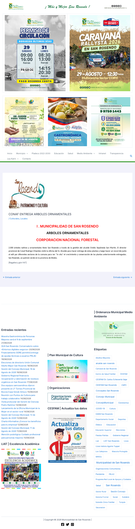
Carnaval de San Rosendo (106, 369)
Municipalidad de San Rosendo (113, 462)
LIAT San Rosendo (111, 441)
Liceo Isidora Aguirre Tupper (108, 446)
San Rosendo (113, 485)
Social (115, 497)
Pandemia (100, 474)
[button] (26, 153)
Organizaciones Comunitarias (108, 469)
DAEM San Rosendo (104, 414)
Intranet (102, 153)
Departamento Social (105, 419)
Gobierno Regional (120, 435)
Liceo (126, 441)
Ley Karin (11, 158)
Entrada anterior (11, 277)
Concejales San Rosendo (107, 391)
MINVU (99, 457)
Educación (59, 153)
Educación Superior (104, 430)
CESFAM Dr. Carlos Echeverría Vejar (111, 379)
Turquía (122, 502)
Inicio (9, 153)
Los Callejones (101, 451)
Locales (24, 218)
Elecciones (120, 430)
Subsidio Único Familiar (105, 502)
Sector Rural (101, 492)
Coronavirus (123, 403)
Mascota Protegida (119, 451)
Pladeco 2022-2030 (41, 153)
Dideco (99, 425)
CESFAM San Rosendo (106, 385)
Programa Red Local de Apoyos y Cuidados (113, 479)
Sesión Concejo (118, 491)
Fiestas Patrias (102, 435)
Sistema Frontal (102, 497)
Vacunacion (100, 507)
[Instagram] (72, 524)
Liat (97, 441)
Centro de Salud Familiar (106, 374)
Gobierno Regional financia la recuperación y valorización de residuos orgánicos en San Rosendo (20, 378)
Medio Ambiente (84, 153)
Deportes (122, 419)
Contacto (26, 158)
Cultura (112, 409)
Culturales (14, 218)
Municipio (20, 153)
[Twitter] (67, 524)
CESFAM (123, 374)
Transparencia (116, 153)
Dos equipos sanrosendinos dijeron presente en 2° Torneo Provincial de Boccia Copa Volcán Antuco (18, 388)
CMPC (124, 385)
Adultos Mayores (103, 358)
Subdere (125, 497)
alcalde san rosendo (105, 363)
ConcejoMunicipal (105, 402)
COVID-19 (100, 408)
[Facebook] (62, 524)
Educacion (111, 425)
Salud (70, 153)
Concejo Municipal (105, 396)
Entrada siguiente (122, 277)
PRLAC (111, 474)
